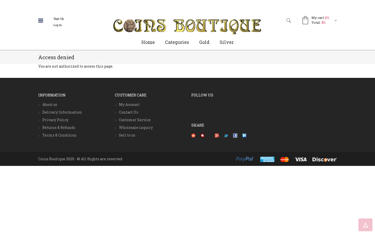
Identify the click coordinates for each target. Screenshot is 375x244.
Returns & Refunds (58, 127)
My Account (129, 104)
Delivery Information (62, 112)
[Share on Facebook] (235, 135)
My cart (320, 17)
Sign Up (59, 18)
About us (49, 104)
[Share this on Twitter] (226, 135)
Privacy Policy (55, 119)
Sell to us (127, 135)
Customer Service (135, 119)
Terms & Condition (59, 135)
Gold (204, 42)
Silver (227, 42)
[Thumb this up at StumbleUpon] (193, 135)
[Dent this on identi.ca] (203, 135)
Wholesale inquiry (136, 127)
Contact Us (128, 112)
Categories (177, 42)
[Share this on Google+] (217, 135)
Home (148, 42)
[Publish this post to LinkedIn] (244, 135)
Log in (58, 25)
